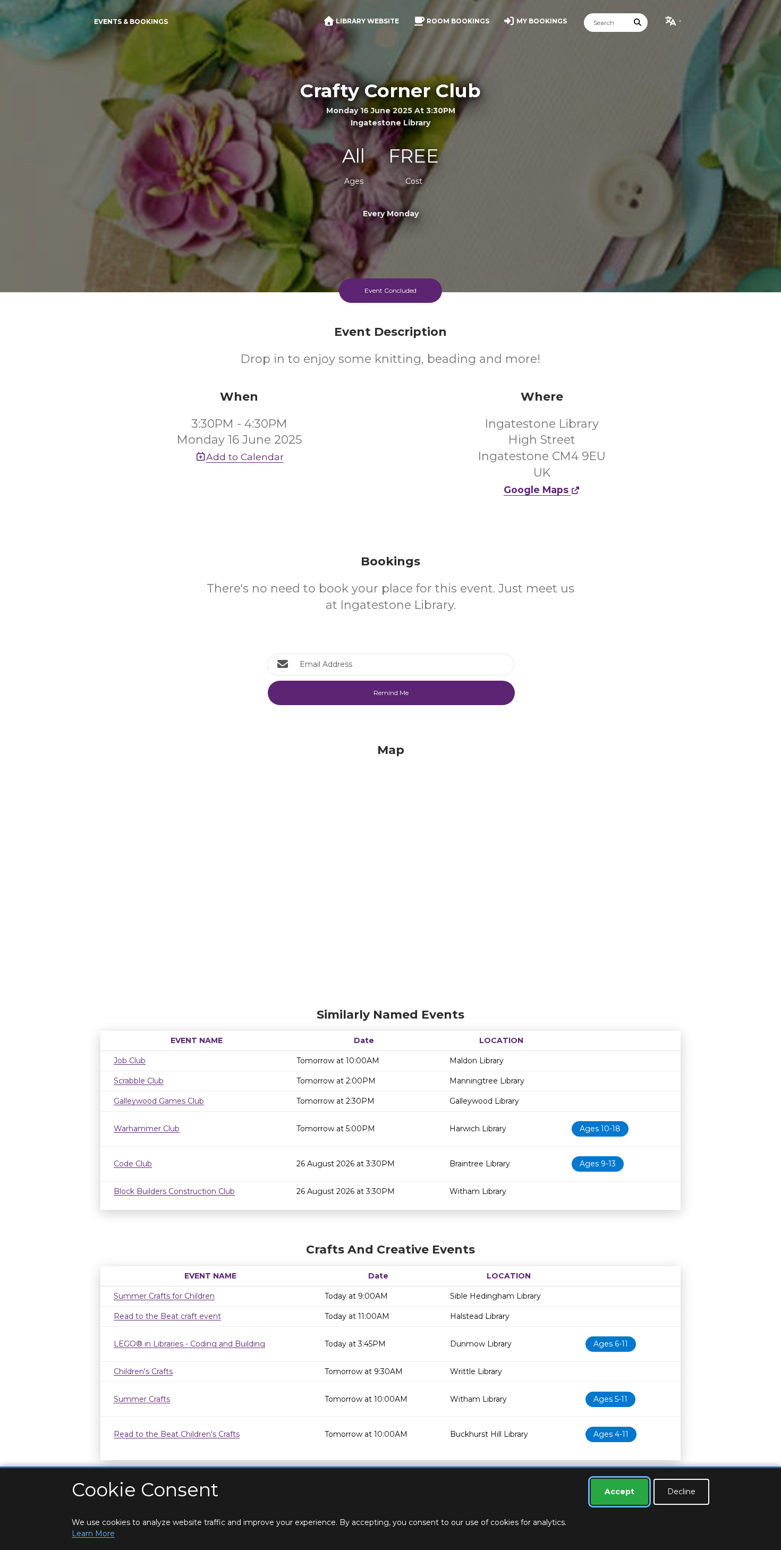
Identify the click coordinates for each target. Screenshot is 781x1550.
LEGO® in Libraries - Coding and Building (189, 1344)
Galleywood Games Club (159, 1101)
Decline (681, 1491)
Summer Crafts (142, 1399)
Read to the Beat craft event (167, 1316)
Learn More (93, 1533)
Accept (619, 1491)
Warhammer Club (147, 1128)
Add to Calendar (245, 456)
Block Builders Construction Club (174, 1191)
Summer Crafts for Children (164, 1296)
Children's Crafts (143, 1371)
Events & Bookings (131, 22)
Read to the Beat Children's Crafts (177, 1434)
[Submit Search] (638, 22)
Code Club (133, 1163)
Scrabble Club (139, 1081)
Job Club (130, 1060)
